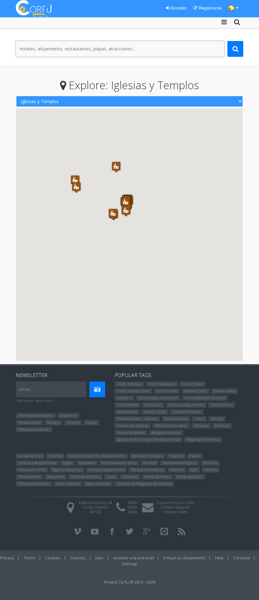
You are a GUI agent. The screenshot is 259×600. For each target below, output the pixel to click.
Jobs (99, 558)
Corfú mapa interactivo (158, 397)
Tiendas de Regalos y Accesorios (144, 483)
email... (26, 389)
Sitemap (129, 564)
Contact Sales (175, 512)
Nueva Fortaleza (131, 432)
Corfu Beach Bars (85, 476)
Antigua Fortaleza (166, 432)
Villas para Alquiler (34, 429)
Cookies (53, 558)
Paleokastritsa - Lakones (137, 418)
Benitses (222, 425)
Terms (30, 558)
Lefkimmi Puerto (186, 411)
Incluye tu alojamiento (184, 558)
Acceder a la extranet (133, 558)
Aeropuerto (127, 411)
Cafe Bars (130, 476)
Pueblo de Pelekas (132, 425)
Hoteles (73, 422)
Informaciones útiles (35, 415)
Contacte (241, 558)
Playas (91, 422)
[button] (116, 167)
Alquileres (68, 415)
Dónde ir (124, 397)
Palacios (176, 455)
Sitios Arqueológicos (180, 462)
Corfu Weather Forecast (204, 397)
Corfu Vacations (161, 384)
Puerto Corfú (155, 411)
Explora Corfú (195, 390)
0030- (133, 502)
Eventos (177, 469)
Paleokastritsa (176, 418)
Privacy (7, 558)
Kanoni (217, 418)
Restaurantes (29, 422)
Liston (199, 418)
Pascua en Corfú (32, 469)
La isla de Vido (30, 455)
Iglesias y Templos (147, 455)
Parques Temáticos (147, 469)
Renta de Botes (157, 476)
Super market (68, 483)
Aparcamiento (98, 483)
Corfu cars (153, 404)
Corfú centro (221, 404)
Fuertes (55, 455)
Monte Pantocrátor (171, 425)
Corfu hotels (127, 404)
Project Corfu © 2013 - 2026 (129, 582)
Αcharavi (201, 425)
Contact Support (175, 507)
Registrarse (209, 7)
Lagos (67, 462)
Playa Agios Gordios (203, 439)
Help (219, 558)
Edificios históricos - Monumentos (97, 455)
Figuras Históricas (67, 469)
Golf (193, 469)
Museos (53, 422)
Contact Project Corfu (175, 502)
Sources (78, 558)
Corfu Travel (192, 384)
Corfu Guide (166, 390)
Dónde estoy (224, 390)
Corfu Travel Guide (133, 390)
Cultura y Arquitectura (37, 462)
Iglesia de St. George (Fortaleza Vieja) (148, 439)
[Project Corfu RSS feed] (182, 531)
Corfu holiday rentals (186, 404)
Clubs (111, 476)
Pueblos (210, 462)
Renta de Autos (189, 476)
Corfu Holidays (129, 384)
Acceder (178, 7)
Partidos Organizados (106, 469)
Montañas (87, 462)
